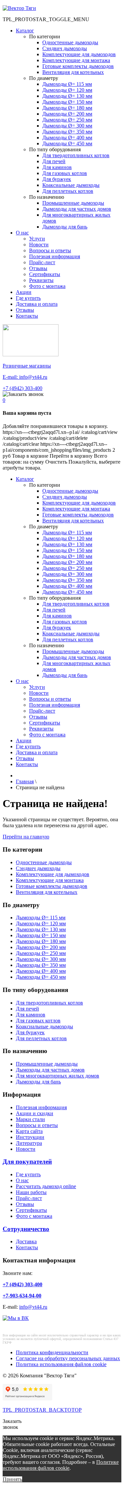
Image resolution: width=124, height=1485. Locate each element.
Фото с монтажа (47, 286)
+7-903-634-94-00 (22, 1295)
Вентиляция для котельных (73, 72)
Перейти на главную (26, 836)
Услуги (37, 238)
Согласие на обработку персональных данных (68, 1358)
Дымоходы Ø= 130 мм (67, 96)
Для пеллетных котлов (67, 191)
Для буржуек (56, 179)
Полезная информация (54, 256)
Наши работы (31, 1192)
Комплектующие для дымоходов (79, 54)
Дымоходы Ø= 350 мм (67, 131)
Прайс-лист (42, 262)
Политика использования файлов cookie (61, 1364)
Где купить (28, 298)
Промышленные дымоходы (73, 203)
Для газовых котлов (64, 173)
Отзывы (38, 268)
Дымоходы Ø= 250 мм (67, 120)
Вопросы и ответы (50, 250)
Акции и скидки (34, 1113)
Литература (29, 1143)
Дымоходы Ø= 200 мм (67, 114)
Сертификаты (44, 274)
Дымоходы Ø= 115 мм (67, 84)
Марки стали (30, 1119)
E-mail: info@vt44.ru (25, 377)
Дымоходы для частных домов (76, 209)
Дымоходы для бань (64, 227)
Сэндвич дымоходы (64, 48)
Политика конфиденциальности (52, 1352)
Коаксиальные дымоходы (71, 185)
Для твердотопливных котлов (75, 155)
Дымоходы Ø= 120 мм (67, 90)
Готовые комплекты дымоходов (78, 66)
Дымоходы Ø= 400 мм (67, 137)
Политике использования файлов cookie (61, 1465)
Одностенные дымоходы (70, 42)
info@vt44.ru (33, 1307)
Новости (39, 244)
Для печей (53, 161)
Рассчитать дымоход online (46, 1186)
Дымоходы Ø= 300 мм (67, 125)
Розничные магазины (27, 366)
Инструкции (30, 1137)
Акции (23, 292)
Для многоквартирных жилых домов (57, 1075)
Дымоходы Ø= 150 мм (67, 102)
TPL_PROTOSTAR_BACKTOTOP (42, 1410)
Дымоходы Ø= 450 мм (67, 143)
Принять (12, 1479)
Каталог (25, 30)
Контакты (27, 316)
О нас (22, 232)
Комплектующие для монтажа (76, 60)
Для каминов (57, 167)
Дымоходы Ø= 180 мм (67, 108)
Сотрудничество (26, 1228)
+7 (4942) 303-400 (22, 388)
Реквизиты (41, 280)
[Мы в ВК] (16, 1318)
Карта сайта (29, 1131)
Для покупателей (27, 1161)
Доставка (26, 1241)
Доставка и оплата (37, 304)
